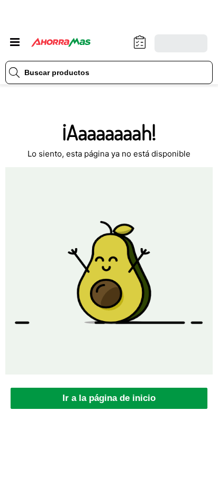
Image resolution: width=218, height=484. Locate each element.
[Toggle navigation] (14, 42)
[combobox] (109, 72)
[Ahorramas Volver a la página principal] (68, 42)
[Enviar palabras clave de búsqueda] (14, 72)
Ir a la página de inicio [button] (109, 398)
